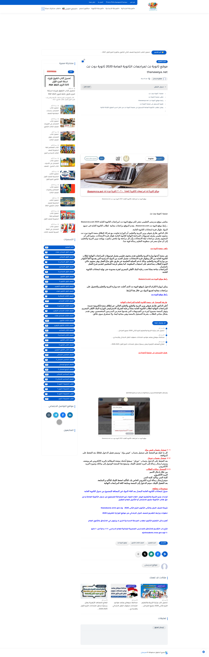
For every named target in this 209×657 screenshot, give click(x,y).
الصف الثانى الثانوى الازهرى (60, 350)
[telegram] (56, 415)
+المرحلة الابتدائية (128, 9)
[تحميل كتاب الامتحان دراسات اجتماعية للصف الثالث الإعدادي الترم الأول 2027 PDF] (67, 109)
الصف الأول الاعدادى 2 (60, 272)
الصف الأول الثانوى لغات (60, 291)
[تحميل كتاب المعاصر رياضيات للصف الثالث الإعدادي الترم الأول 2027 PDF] (67, 188)
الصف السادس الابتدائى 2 (60, 379)
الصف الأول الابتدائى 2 (60, 262)
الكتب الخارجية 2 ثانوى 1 (60, 389)
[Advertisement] (104, 32)
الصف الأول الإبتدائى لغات (60, 252)
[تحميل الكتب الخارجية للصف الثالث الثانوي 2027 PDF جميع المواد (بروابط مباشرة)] (67, 201)
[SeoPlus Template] (166, 652)
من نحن (132, 2)
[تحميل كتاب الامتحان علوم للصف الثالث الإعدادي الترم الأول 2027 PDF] (67, 135)
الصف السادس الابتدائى (60, 374)
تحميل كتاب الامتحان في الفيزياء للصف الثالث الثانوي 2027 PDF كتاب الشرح (51, 124)
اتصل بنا (100, 2)
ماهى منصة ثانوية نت (155, 97)
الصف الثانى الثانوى (60, 340)
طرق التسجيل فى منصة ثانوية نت (151, 104)
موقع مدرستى (157, 79)
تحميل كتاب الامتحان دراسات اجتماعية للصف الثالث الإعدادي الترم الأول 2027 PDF (51, 111)
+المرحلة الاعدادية (113, 9)
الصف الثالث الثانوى (137, 543)
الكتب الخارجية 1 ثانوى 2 (60, 384)
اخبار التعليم (162, 61)
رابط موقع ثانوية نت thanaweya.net (150, 101)
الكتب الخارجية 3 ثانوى (60, 399)
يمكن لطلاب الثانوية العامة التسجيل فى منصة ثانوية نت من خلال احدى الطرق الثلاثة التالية (131, 107)
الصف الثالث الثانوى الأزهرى (60, 325)
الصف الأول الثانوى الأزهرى (60, 286)
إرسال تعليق (159, 627)
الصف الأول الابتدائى (60, 257)
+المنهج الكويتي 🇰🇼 (70, 9)
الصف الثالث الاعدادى (60, 301)
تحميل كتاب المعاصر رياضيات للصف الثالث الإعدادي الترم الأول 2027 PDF (52, 190)
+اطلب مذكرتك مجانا (53, 9)
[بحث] (43, 9)
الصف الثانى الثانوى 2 (60, 345)
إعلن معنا (92, 2)
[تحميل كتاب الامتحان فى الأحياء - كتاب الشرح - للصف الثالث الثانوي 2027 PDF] (67, 162)
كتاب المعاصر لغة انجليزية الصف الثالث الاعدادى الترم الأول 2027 (51, 151)
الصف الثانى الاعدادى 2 (60, 335)
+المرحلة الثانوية (97, 9)
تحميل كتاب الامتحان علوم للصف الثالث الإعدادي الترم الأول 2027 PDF (52, 138)
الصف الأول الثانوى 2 (60, 281)
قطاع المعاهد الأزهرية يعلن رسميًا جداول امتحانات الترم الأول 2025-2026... (137, 344)
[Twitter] (59, 422)
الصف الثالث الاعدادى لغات (60, 316)
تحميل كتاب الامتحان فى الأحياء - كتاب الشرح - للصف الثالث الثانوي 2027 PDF (51, 164)
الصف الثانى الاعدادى (60, 330)
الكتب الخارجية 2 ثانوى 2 (60, 394)
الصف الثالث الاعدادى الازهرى (60, 311)
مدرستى (144, 653)
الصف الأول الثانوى (60, 277)
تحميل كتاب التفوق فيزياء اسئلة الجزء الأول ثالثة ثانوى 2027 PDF (61, 92)
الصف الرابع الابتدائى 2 (60, 369)
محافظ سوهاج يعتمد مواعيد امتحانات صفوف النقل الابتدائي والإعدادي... (138, 337)
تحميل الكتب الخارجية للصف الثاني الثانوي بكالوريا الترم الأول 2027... (125, 52)
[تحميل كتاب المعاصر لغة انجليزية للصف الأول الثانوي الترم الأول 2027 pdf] (67, 215)
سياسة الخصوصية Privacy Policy (116, 2)
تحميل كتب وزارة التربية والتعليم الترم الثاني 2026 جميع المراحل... (140, 331)
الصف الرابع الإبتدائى (60, 364)
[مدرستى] (153, 6)
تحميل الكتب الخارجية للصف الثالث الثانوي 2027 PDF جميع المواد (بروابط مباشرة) (52, 204)
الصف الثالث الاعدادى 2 (60, 306)
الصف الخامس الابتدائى (60, 355)
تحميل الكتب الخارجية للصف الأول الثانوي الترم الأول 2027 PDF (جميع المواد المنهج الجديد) (51, 177)
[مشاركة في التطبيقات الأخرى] (138, 554)
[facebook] (63, 415)
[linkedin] (70, 415)
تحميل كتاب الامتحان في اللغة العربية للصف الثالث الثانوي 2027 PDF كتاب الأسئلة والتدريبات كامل (51, 230)
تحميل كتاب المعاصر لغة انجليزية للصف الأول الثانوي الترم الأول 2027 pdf (51, 217)
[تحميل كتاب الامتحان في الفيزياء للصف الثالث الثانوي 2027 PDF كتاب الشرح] (67, 122)
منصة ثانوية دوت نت (156, 94)
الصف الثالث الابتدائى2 (60, 296)
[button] (158, 554)
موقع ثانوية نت (122, 543)
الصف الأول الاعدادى (60, 267)
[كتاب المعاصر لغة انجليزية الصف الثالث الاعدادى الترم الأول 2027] (67, 149)
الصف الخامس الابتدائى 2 (60, 360)
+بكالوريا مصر (84, 9)
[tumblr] (48, 415)
